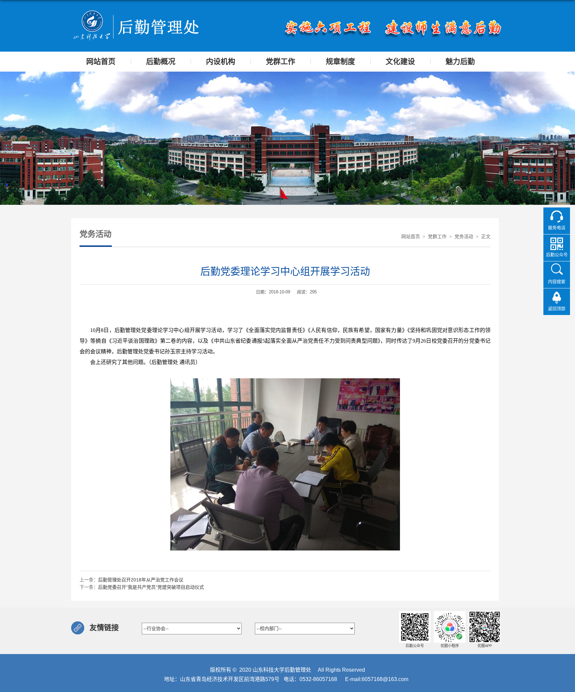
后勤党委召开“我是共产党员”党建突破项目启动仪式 (151, 587)
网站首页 (410, 236)
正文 (485, 236)
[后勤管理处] (136, 12)
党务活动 (464, 236)
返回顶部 (556, 308)
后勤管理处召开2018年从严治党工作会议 (140, 579)
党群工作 (437, 236)
